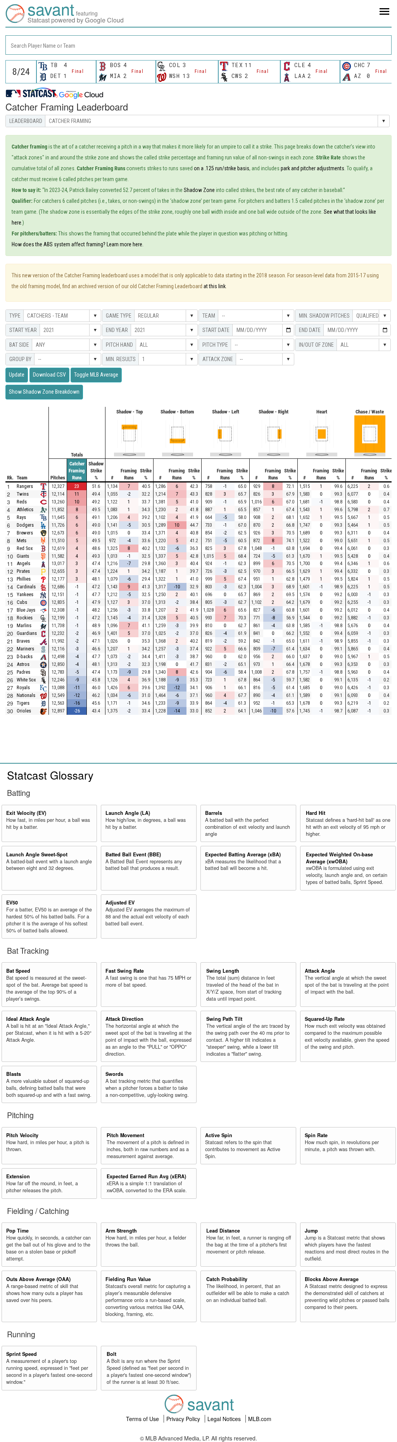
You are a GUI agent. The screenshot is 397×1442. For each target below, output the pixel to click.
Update (16, 375)
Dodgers (25, 525)
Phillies (24, 579)
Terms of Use (143, 1419)
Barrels (213, 812)
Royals (23, 687)
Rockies (25, 618)
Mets (21, 540)
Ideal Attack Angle (28, 1018)
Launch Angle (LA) (127, 812)
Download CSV (49, 375)
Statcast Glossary (50, 775)
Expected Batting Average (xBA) (243, 854)
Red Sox (25, 548)
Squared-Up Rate (325, 1018)
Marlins (24, 625)
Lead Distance (223, 1230)
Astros (23, 664)
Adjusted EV (120, 902)
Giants (23, 556)
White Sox (26, 680)
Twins (23, 494)
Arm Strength (121, 1230)
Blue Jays (26, 610)
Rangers (25, 486)
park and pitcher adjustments (312, 168)
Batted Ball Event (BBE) (133, 854)
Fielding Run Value (128, 1279)
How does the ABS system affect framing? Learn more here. (77, 244)
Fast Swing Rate (124, 970)
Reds (22, 502)
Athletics (25, 509)
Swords (114, 1073)
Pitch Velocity (22, 1135)
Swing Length (222, 970)
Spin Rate (316, 1135)
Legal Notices (224, 1419)
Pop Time (17, 1230)
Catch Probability (226, 1279)
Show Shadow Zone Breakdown (44, 392)
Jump (311, 1230)
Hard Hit (315, 812)
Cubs (22, 602)
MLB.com (259, 1419)
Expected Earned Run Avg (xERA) (146, 1176)
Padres (23, 672)
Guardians (27, 633)
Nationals (26, 695)
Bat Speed (18, 970)
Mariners (25, 649)
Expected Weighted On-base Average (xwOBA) (339, 858)
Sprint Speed (21, 1353)
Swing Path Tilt (224, 1018)
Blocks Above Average (332, 1279)
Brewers (25, 533)
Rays (21, 517)
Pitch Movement (125, 1135)
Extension (18, 1176)
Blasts (13, 1073)
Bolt (111, 1353)
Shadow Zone (199, 190)
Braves (23, 641)
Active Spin (218, 1135)
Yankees (25, 594)
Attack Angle (320, 970)
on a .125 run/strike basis (221, 168)
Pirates (23, 571)
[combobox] (198, 45)
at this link (215, 286)
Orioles (24, 711)
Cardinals (26, 587)
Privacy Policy (184, 1419)
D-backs (25, 656)
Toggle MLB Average (96, 375)
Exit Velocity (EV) (26, 812)
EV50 (12, 902)
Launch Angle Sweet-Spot (36, 854)
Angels (23, 563)
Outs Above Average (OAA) (38, 1279)
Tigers (23, 703)
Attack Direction (124, 1018)
